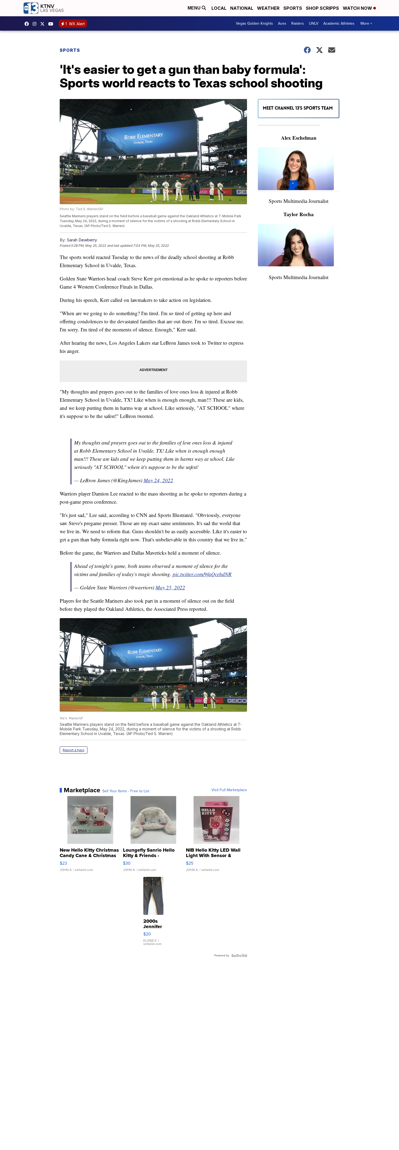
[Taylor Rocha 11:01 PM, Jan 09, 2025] (298, 246)
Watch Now (358, 8)
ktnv (36, 24)
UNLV (313, 23)
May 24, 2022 (158, 480)
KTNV (43, 24)
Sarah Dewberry (82, 239)
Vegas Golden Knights (254, 23)
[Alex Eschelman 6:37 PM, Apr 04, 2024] (298, 169)
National (241, 8)
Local (218, 8)
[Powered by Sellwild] (239, 955)
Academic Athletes (338, 23)
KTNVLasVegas (27, 24)
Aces (282, 23)
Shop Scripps (322, 8)
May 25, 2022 (170, 587)
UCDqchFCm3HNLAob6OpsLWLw (52, 24)
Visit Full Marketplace (229, 790)
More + (366, 23)
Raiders (297, 23)
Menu (195, 8)
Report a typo (73, 750)
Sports (292, 8)
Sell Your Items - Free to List (125, 791)
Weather (268, 8)
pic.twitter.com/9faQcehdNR (202, 574)
